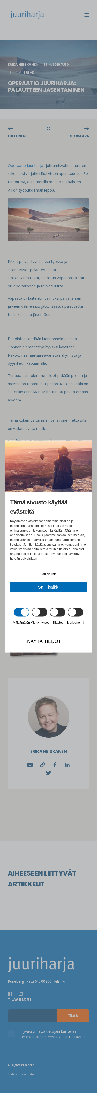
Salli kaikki (48, 587)
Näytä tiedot (44, 641)
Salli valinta (48, 574)
